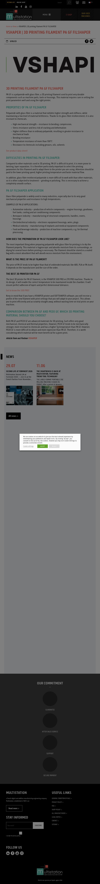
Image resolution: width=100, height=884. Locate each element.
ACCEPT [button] (42, 446)
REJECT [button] (54, 446)
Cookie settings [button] (28, 446)
